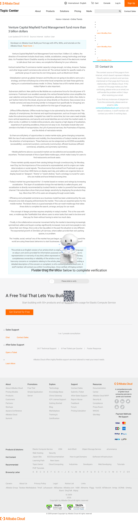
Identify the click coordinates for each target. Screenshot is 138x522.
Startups (9, 407)
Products (50, 11)
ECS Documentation (55, 457)
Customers (10, 399)
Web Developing (104, 464)
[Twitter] (128, 401)
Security (52, 453)
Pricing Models (12, 392)
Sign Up (131, 3)
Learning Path (38, 460)
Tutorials (121, 464)
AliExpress (58, 488)
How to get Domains (78, 457)
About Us (23, 483)
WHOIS (96, 411)
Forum (74, 407)
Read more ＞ (28, 46)
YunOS (98, 488)
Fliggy (91, 488)
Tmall (39, 488)
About (38, 11)
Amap (114, 488)
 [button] (51, 281)
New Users (54, 460)
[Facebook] (117, 401)
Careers (9, 483)
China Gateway (55, 396)
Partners (9, 403)
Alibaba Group (12, 488)
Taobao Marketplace (27, 488)
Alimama (84, 488)
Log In (117, 3)
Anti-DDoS (72, 449)
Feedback (75, 403)
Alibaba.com (68, 488)
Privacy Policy (40, 483)
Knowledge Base (56, 392)
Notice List (69, 483)
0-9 (128, 472)
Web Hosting (38, 453)
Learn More (101, 33)
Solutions (64, 11)
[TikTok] (122, 407)
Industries (73, 464)
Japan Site (37, 457)
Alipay (75, 490)
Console (107, 3)
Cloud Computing (56, 464)
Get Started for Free (19, 311)
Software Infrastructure (102, 457)
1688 (77, 488)
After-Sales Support (79, 396)
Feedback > (69, 303)
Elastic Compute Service (43, 449)
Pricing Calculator (78, 411)
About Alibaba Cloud (14, 388)
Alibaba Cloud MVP (101, 396)
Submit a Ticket (77, 392)
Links (83, 483)
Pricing (77, 11)
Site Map (96, 414)
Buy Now (108, 33)
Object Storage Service (91, 449)
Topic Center (38, 464)
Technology (54, 388)
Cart (96, 3)
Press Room (98, 407)
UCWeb (121, 488)
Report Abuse (76, 399)
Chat (8, 337)
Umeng (129, 488)
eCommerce (112, 449)
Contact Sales (130, 11)
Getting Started (55, 403)
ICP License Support (57, 399)
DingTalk (68, 490)
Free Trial (31, 388)
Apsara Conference (14, 411)
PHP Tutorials (38, 468)
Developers (87, 464)
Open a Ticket (11, 352)
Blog (51, 407)
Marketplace (54, 411)
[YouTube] (117, 407)
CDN (60, 449)
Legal (55, 483)
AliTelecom (106, 488)
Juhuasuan (48, 488)
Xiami (61, 490)
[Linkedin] (122, 401)
